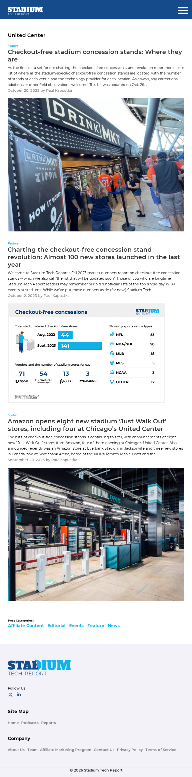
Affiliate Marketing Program (65, 750)
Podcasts (30, 723)
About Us (16, 750)
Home (13, 723)
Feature (96, 625)
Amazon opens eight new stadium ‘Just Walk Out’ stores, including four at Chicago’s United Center (87, 425)
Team (32, 750)
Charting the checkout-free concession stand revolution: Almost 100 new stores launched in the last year (94, 257)
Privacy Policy (130, 750)
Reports (48, 723)
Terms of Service (160, 750)
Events (76, 625)
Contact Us (104, 750)
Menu (183, 8)
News (114, 625)
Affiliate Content (26, 625)
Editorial (57, 625)
